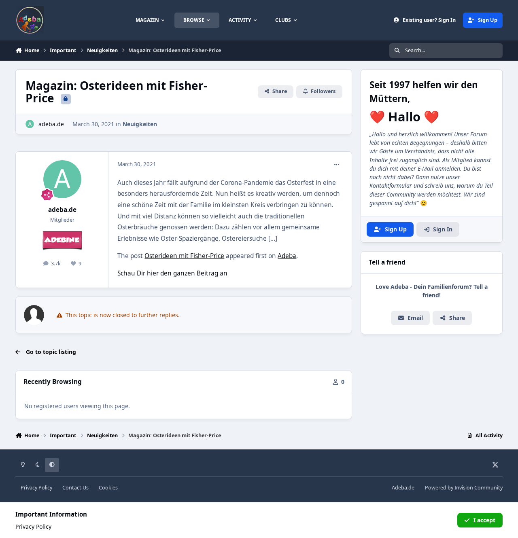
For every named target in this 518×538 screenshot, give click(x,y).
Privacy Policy (36, 487)
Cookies (108, 487)
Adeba (287, 256)
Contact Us (75, 487)
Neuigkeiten (140, 124)
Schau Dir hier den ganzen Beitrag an (172, 273)
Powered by (464, 487)
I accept (484, 520)
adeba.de (51, 124)
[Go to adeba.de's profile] (29, 124)
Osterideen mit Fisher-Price (184, 256)
